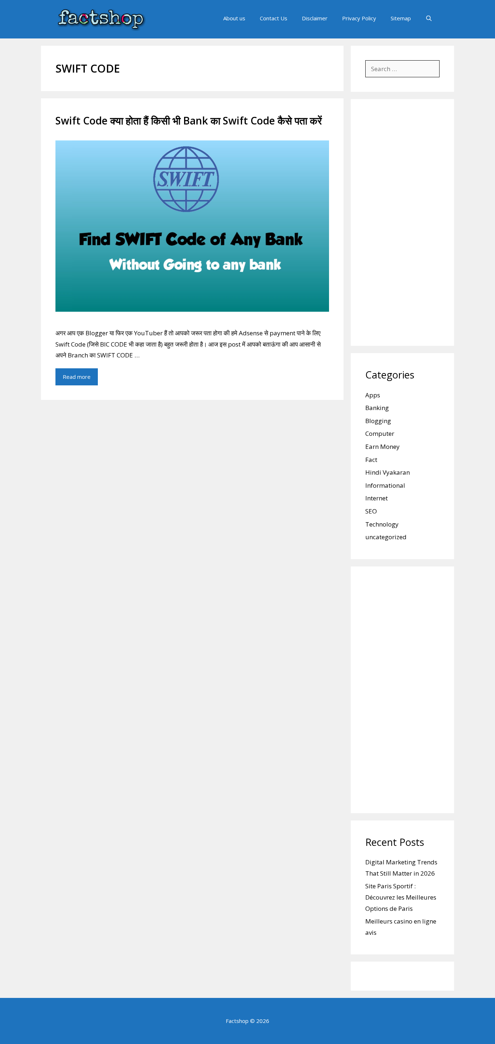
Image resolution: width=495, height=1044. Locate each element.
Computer (379, 433)
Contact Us (273, 18)
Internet (376, 498)
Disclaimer (315, 18)
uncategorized (386, 537)
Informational (385, 485)
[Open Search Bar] (429, 18)
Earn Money (382, 446)
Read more (77, 376)
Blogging (378, 421)
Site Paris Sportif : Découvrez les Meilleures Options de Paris (400, 897)
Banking (377, 408)
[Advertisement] (402, 222)
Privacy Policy (359, 18)
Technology (382, 524)
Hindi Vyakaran (387, 472)
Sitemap (401, 18)
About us (234, 18)
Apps (372, 395)
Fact (371, 459)
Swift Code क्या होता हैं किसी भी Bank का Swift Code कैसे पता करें (188, 120)
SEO (371, 511)
